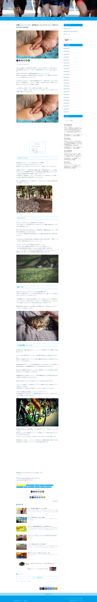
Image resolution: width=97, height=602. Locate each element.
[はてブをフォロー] (37, 497)
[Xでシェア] (17, 60)
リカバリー (42, 485)
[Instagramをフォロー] (40, 497)
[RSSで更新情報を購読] (44, 497)
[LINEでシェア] (27, 60)
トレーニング (23, 485)
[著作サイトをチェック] (30, 497)
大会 (78, 598)
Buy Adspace (67, 28)
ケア (18, 485)
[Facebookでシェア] (20, 60)
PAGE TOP (49, 594)
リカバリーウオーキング (49, 485)
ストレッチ (32, 485)
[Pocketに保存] (24, 60)
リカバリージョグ (36, 146)
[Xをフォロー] (33, 497)
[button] (29, 60)
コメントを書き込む (37, 577)
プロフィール (67, 34)
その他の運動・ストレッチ (37, 151)
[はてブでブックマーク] (22, 60)
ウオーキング (35, 148)
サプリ (28, 485)
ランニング (67, 598)
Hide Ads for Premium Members (71, 31)
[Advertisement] (37, 132)
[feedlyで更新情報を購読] (42, 497)
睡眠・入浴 (34, 150)
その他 (81, 598)
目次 (36, 144)
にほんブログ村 (19, 480)
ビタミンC (37, 485)
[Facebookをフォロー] (35, 497)
